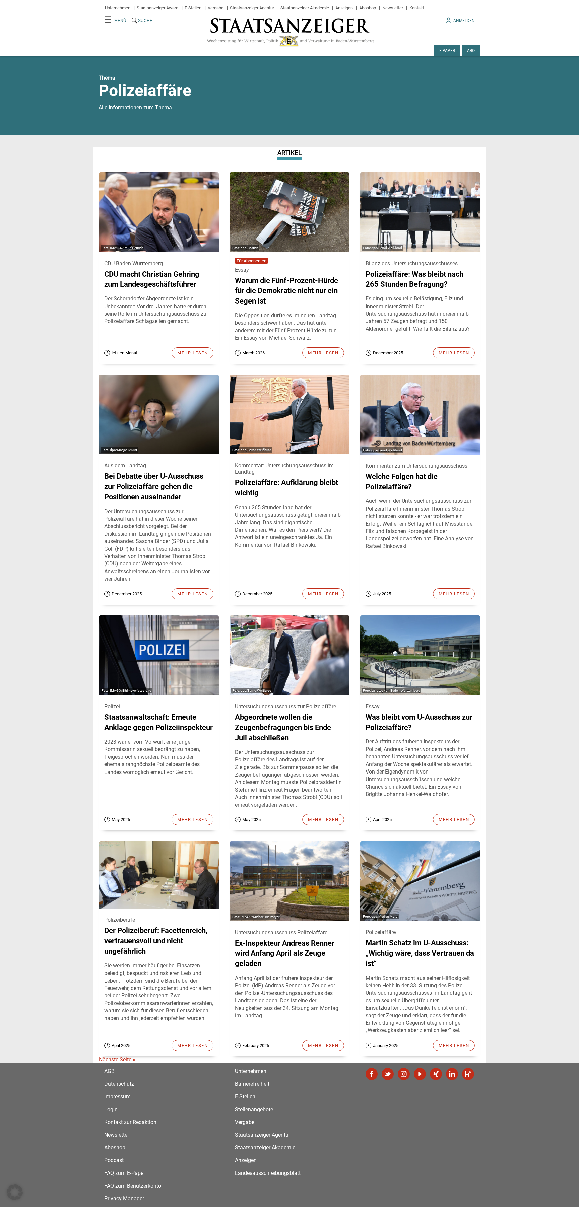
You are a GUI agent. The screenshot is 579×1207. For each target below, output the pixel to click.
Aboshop (367, 7)
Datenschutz (119, 1084)
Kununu (468, 1074)
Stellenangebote (254, 1109)
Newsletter (392, 7)
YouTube (420, 1074)
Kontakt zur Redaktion (130, 1122)
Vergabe (215, 7)
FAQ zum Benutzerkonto (132, 1186)
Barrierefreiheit (252, 1084)
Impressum (117, 1096)
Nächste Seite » (117, 1059)
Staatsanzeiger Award (157, 7)
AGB (109, 1071)
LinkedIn (452, 1074)
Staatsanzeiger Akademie (304, 7)
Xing (436, 1074)
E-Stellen (193, 7)
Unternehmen (117, 7)
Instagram (404, 1074)
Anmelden (464, 20)
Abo (471, 50)
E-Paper (447, 50)
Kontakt (416, 7)
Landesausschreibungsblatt (268, 1173)
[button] (14, 1192)
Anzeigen (344, 7)
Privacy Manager (124, 1198)
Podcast (114, 1160)
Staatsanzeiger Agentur (252, 7)
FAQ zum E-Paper (124, 1173)
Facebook (372, 1074)
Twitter (388, 1074)
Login (111, 1109)
